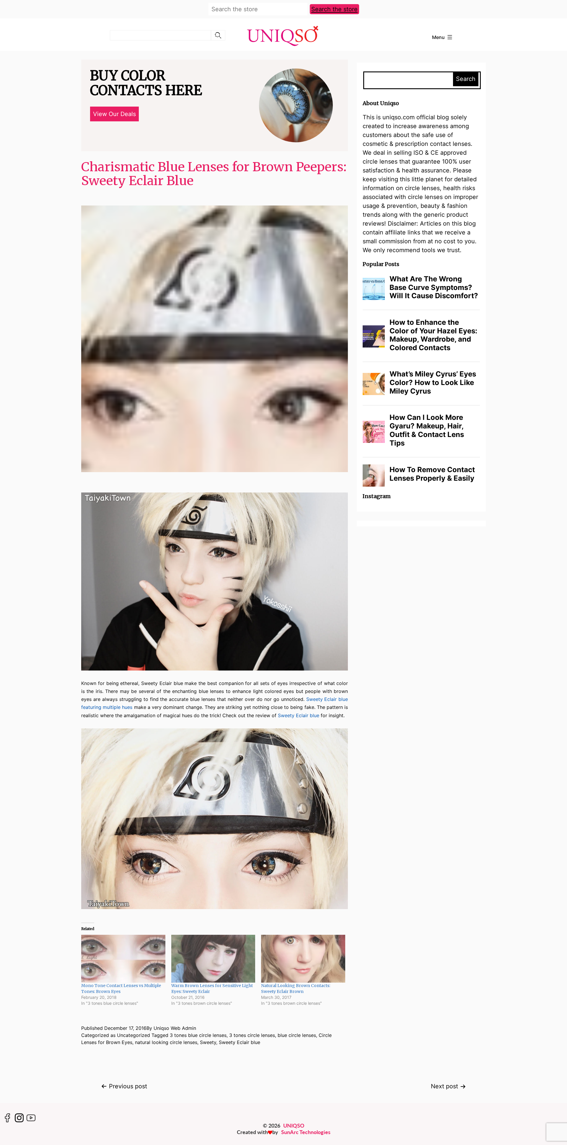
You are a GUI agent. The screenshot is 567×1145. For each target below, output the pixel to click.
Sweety (208, 1042)
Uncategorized (133, 1035)
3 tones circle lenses (252, 1035)
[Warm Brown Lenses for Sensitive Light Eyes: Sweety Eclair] (213, 959)
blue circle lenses (297, 1035)
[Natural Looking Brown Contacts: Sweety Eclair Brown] (303, 959)
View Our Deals (114, 114)
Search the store (334, 9)
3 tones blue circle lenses (198, 1035)
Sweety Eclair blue (298, 715)
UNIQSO (293, 1125)
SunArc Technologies (305, 1132)
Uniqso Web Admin (175, 1028)
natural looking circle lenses (166, 1042)
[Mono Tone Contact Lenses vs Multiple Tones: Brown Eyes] (123, 959)
